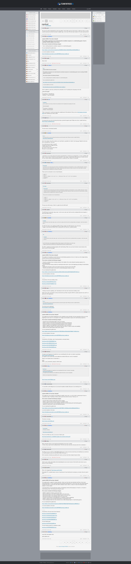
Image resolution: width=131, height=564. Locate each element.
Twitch (90, 562)
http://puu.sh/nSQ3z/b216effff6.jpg (49, 523)
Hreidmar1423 (48, 449)
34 (64, 542)
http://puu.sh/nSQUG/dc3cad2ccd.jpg (49, 515)
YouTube (86, 562)
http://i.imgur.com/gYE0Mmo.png (48, 379)
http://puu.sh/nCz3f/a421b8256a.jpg (49, 347)
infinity (47, 441)
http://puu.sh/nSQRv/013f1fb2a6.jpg (49, 517)
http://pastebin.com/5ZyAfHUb (48, 307)
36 (70, 542)
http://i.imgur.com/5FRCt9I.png (48, 121)
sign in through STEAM (63, 546)
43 (86, 542)
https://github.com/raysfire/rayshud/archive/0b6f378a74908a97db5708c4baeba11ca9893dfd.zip (60, 503)
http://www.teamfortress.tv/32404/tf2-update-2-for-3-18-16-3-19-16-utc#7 (56, 436)
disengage (48, 162)
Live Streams (98, 12)
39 (79, 542)
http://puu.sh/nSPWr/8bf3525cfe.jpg (49, 527)
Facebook (81, 562)
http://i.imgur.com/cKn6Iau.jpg (48, 421)
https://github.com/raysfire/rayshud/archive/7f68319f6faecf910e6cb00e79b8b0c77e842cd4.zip (60, 331)
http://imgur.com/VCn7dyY (57, 470)
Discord (76, 562)
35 (67, 542)
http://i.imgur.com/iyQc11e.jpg (48, 355)
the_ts (47, 117)
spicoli (47, 28)
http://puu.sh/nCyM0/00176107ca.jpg (49, 343)
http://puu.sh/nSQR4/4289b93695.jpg (49, 519)
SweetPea (48, 467)
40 (82, 542)
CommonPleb (48, 416)
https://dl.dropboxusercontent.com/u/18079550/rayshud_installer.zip (55, 53)
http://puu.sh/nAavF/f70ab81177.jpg (49, 283)
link (88, 34)
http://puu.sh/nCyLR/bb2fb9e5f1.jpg (49, 341)
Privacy (44, 562)
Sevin (47, 99)
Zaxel (47, 459)
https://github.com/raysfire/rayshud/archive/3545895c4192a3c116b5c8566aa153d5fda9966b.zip (61, 49)
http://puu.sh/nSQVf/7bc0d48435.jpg (49, 513)
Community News (32, 12)
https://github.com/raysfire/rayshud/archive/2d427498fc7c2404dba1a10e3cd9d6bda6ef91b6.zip (60, 408)
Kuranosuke (48, 153)
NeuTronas (48, 351)
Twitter (72, 562)
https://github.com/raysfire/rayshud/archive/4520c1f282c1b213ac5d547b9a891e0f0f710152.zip (60, 271)
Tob (47, 217)
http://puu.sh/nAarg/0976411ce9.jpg (49, 281)
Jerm (47, 298)
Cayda (47, 288)
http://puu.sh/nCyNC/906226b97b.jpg (49, 345)
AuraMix (47, 58)
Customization (48, 25)
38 (76, 542)
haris (47, 65)
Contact (41, 562)
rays (47, 36)
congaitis (48, 209)
